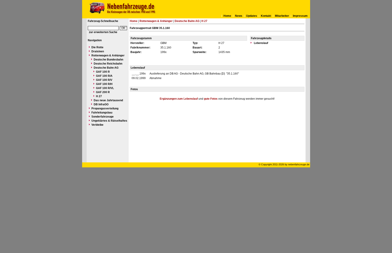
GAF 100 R (103, 71)
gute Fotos (211, 98)
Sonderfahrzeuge (102, 116)
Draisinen (97, 51)
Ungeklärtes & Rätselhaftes (109, 120)
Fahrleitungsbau (101, 112)
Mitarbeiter (282, 15)
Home (227, 15)
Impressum (300, 15)
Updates (251, 15)
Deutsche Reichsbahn (108, 63)
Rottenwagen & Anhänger (108, 55)
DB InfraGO (101, 104)
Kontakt (266, 15)
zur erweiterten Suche (103, 32)
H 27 (99, 96)
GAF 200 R (103, 92)
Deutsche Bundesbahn (108, 59)
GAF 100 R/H (104, 84)
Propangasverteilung (104, 108)
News (238, 15)
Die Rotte (97, 47)
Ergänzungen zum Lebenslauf (179, 98)
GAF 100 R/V (104, 80)
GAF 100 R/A (104, 75)
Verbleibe (97, 124)
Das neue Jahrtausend (108, 100)
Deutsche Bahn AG (106, 67)
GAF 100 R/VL (105, 88)
